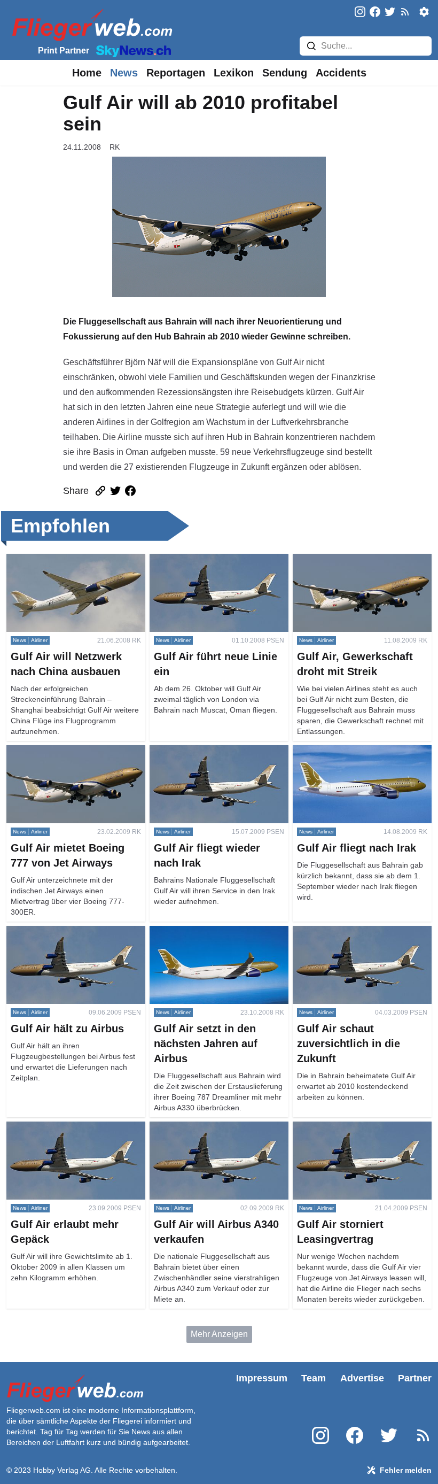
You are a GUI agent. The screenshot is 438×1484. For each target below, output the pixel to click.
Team (313, 1378)
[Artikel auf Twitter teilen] (115, 490)
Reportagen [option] (175, 73)
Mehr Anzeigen (219, 1334)
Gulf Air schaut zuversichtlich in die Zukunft (359, 938)
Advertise (362, 1378)
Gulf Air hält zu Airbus (47, 932)
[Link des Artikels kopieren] (100, 490)
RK (115, 147)
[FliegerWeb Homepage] (90, 24)
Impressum (261, 1378)
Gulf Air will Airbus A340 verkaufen (215, 1127)
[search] (311, 45)
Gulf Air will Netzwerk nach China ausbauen (69, 566)
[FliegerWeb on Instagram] (360, 12)
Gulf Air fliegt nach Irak (335, 751)
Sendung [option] (284, 73)
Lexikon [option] (234, 73)
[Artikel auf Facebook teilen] (130, 490)
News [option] (124, 73)
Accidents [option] (341, 73)
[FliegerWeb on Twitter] (389, 12)
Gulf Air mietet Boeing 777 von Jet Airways (70, 758)
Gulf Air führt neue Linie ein (201, 560)
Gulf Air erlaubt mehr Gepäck (60, 1127)
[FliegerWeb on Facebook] (374, 12)
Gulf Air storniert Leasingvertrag (352, 1127)
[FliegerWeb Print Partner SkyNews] (131, 50)
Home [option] (86, 73)
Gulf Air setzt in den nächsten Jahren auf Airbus (219, 938)
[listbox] (87, 72)
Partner (415, 1378)
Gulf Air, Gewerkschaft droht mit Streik (352, 566)
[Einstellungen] (424, 11)
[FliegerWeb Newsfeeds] (404, 11)
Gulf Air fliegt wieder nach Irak (206, 751)
